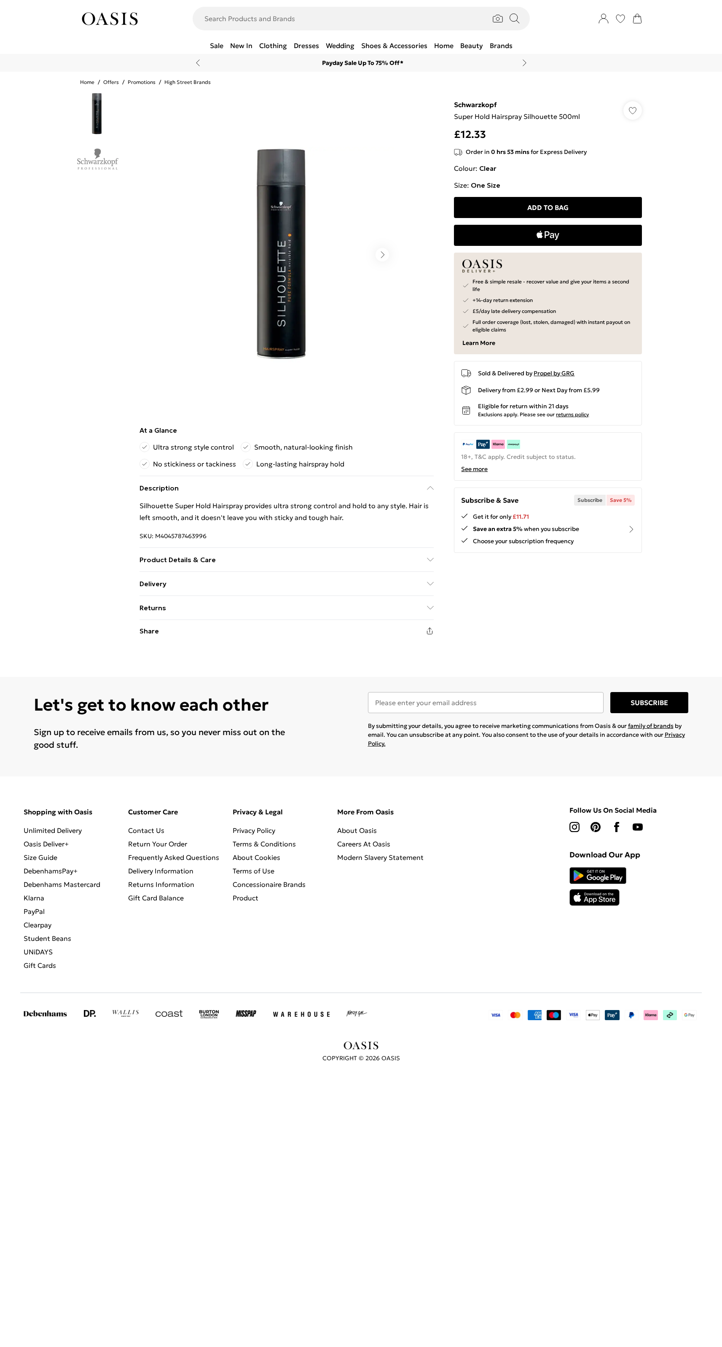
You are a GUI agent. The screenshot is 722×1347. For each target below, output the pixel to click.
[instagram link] (574, 827)
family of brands (651, 726)
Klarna (34, 898)
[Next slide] (524, 63)
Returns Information (161, 884)
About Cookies (256, 857)
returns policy (572, 414)
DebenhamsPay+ (51, 871)
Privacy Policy (254, 830)
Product (245, 898)
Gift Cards (40, 965)
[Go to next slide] (382, 254)
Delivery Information (160, 871)
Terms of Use (253, 871)
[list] (286, 255)
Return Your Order (157, 844)
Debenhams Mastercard (62, 884)
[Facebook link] (617, 827)
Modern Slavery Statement (380, 857)
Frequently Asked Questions (173, 857)
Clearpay (37, 925)
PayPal (34, 911)
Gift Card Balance (156, 898)
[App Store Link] (597, 886)
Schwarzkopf (475, 104)
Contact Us (146, 830)
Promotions (142, 82)
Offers (111, 82)
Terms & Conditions (264, 844)
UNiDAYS (38, 952)
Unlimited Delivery (53, 830)
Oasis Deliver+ (46, 844)
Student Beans (47, 938)
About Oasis (357, 830)
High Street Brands (187, 82)
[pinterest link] (595, 827)
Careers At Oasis (363, 844)
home (87, 82)
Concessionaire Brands (269, 884)
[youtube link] (638, 827)
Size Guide (40, 857)
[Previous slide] (198, 63)
